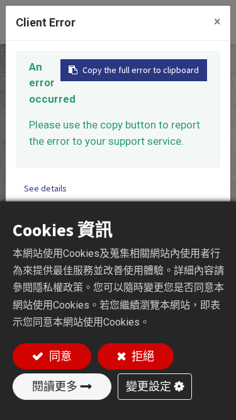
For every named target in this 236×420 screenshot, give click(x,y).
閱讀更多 (54, 386)
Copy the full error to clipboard (140, 70)
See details (45, 188)
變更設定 (148, 386)
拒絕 (141, 356)
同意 (59, 356)
